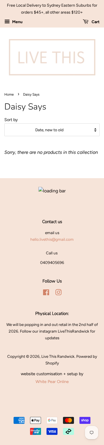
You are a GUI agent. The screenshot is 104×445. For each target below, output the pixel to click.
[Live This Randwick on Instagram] (58, 293)
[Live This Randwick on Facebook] (46, 293)
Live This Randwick (58, 356)
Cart (95, 21)
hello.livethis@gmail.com (52, 239)
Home (9, 94)
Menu (17, 21)
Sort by (11, 119)
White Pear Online (52, 381)
